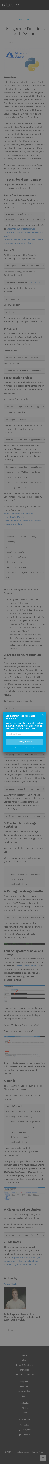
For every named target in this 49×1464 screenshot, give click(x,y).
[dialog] (24, 732)
